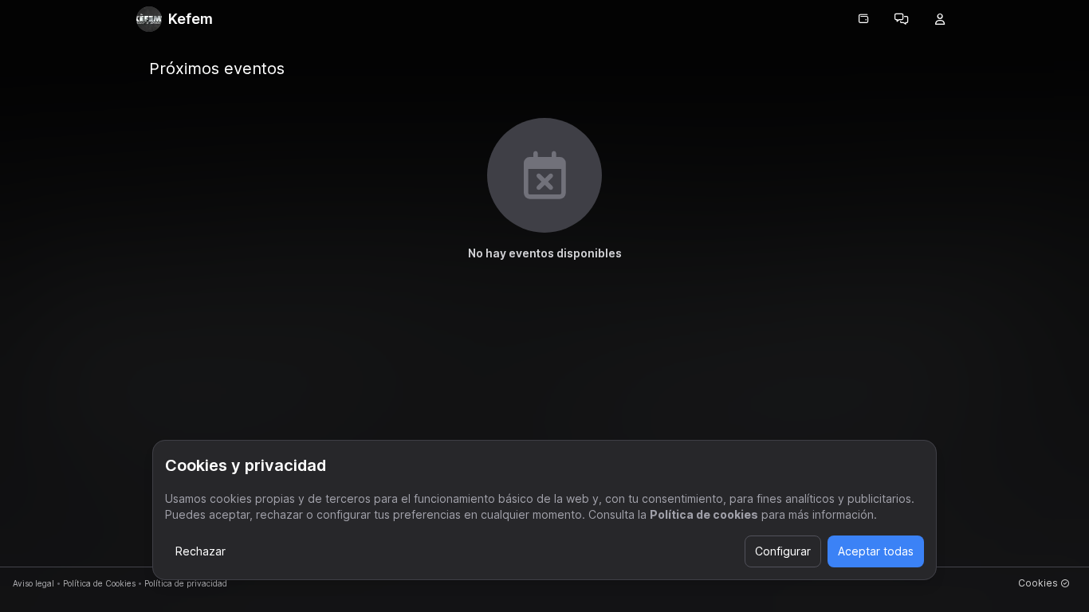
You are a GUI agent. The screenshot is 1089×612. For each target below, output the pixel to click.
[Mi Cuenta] (940, 19)
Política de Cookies (99, 583)
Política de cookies (704, 514)
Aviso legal (33, 583)
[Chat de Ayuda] (901, 19)
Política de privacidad (185, 583)
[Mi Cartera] (863, 19)
